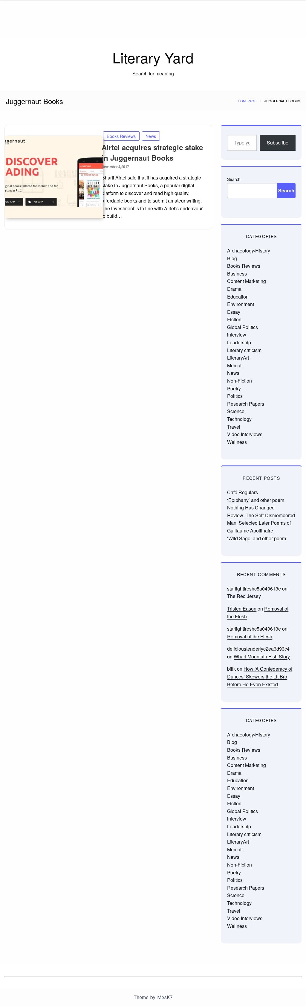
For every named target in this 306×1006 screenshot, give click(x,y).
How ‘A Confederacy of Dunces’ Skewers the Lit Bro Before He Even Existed (259, 676)
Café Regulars (242, 492)
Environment (240, 304)
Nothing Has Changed (251, 507)
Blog (232, 258)
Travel (233, 426)
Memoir (235, 365)
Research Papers (245, 403)
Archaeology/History (248, 250)
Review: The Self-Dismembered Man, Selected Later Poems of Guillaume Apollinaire (261, 523)
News (151, 136)
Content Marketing (246, 281)
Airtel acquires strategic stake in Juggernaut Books (152, 152)
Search (234, 179)
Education (238, 296)
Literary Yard (153, 57)
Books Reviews (121, 136)
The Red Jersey (244, 596)
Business (237, 273)
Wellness (237, 442)
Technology (239, 419)
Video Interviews (244, 434)
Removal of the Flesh (249, 636)
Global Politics (242, 327)
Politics (235, 395)
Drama (234, 288)
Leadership (239, 342)
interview (236, 334)
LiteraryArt (238, 357)
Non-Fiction (239, 380)
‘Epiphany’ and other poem (255, 500)
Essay (233, 311)
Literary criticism (244, 350)
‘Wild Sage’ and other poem (256, 538)
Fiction (234, 319)
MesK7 (164, 997)
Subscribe (277, 142)
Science (235, 411)
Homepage (247, 100)
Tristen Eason (241, 608)
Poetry (234, 388)
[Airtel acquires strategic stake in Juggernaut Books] (48, 177)
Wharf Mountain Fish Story (262, 656)
